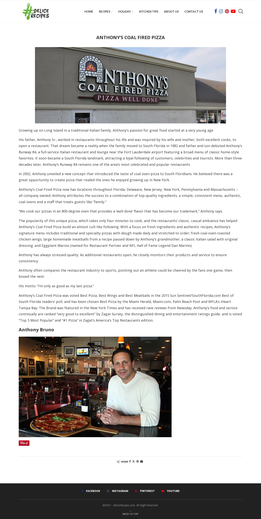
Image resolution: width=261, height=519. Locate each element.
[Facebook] (215, 11)
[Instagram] (221, 11)
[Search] (240, 11)
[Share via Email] (141, 461)
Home (88, 11)
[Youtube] (233, 11)
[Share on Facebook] (130, 461)
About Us (171, 11)
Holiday (124, 11)
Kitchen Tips (148, 11)
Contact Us (193, 11)
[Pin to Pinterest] (137, 461)
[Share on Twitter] (133, 461)
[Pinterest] (227, 11)
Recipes (104, 11)
